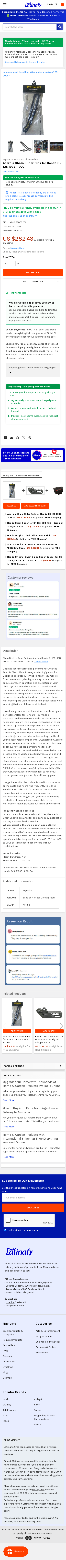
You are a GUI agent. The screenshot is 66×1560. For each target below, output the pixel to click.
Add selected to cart (35, 506)
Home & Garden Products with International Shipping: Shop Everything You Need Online (30, 1138)
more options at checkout (31, 252)
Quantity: (9, 257)
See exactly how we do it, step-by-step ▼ (26, 62)
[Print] (17, 437)
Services (7, 1356)
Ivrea (5, 1415)
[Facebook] (5, 437)
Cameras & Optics (46, 1347)
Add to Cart (17, 1031)
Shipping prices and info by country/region (32, 367)
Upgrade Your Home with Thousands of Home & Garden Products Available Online (31, 1084)
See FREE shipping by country (20, 216)
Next (61, 1026)
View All (38, 1424)
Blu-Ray (7, 1404)
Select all (11, 506)
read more (8, 1100)
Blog (5, 1372)
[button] (33, 281)
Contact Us (9, 1361)
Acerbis (33, 159)
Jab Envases (9, 1410)
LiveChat (10, 1302)
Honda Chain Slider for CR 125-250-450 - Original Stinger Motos (49, 1039)
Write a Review (10, 171)
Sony (37, 1404)
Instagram (38, 1489)
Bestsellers (9, 1345)
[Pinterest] (29, 437)
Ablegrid (38, 1399)
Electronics (42, 1352)
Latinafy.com (41, 661)
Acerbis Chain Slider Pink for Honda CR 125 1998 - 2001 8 (16, 1039)
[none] (33, 107)
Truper (37, 1410)
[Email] (11, 437)
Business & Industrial (48, 1341)
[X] (23, 437)
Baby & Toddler (44, 1336)
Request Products (13, 1339)
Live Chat (8, 1367)
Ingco (6, 1420)
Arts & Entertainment (48, 1331)
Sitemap (7, 1377)
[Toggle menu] (4, 4)
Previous (4, 1026)
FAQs (5, 1350)
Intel (5, 1399)
